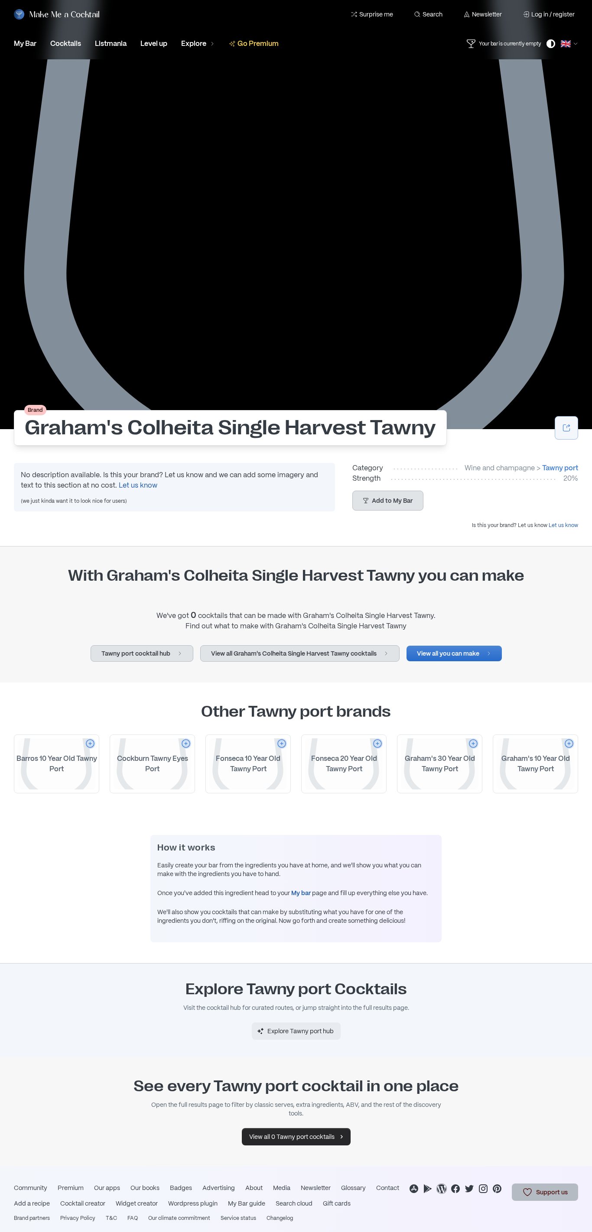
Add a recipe (32, 1203)
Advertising (218, 1188)
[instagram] (483, 1188)
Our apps (107, 1188)
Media (281, 1188)
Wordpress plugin (193, 1203)
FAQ (132, 1218)
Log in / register (553, 14)
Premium (71, 1188)
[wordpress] (441, 1188)
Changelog (280, 1218)
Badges (181, 1188)
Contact (387, 1188)
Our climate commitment (179, 1218)
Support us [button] (552, 1192)
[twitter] (469, 1188)
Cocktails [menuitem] (65, 43)
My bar (301, 893)
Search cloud (294, 1203)
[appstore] (414, 1188)
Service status (238, 1218)
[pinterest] (497, 1188)
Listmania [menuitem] (111, 43)
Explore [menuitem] (193, 43)
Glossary (353, 1188)
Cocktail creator (82, 1203)
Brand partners (32, 1218)
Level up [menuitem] (153, 43)
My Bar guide (246, 1203)
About (254, 1188)
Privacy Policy (77, 1218)
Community (30, 1188)
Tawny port (560, 467)
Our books (144, 1188)
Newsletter (487, 14)
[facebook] (455, 1188)
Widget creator (137, 1203)
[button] (387, 501)
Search (432, 14)
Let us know (138, 485)
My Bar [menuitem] (25, 43)
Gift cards (337, 1203)
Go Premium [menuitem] (258, 43)
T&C (111, 1218)
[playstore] (428, 1188)
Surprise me (376, 14)
